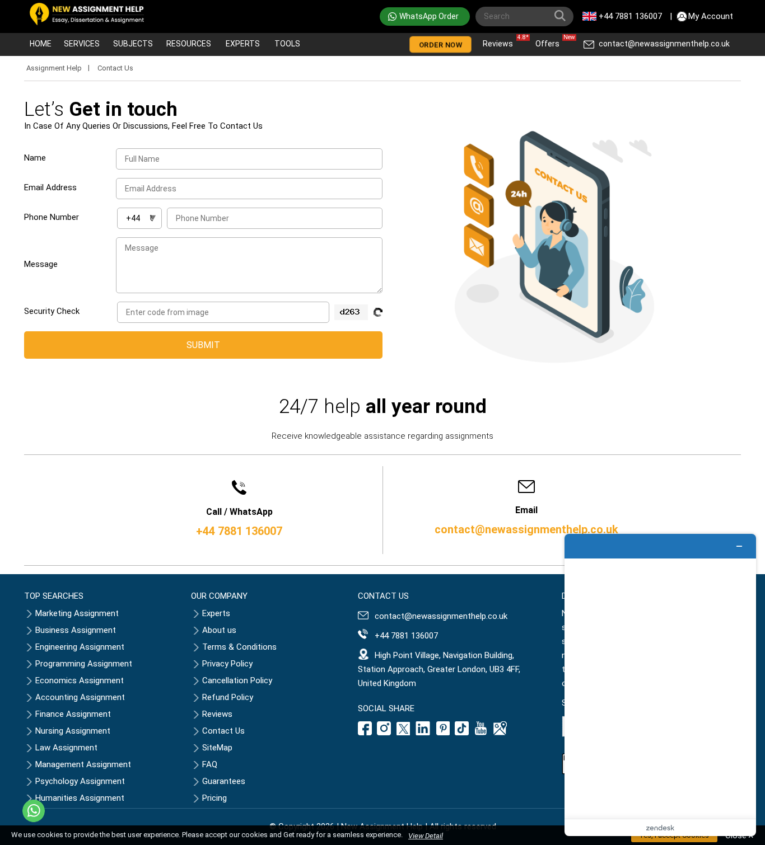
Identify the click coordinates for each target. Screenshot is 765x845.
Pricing (214, 798)
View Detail (425, 836)
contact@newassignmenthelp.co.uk (664, 43)
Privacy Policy (227, 664)
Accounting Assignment (80, 697)
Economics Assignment (79, 680)
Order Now (440, 45)
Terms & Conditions (239, 647)
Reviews (501, 41)
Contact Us (223, 731)
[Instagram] (384, 732)
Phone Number (51, 217)
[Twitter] (403, 732)
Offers (550, 41)
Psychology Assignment (80, 781)
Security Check (52, 311)
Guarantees (223, 781)
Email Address (50, 187)
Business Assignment (75, 630)
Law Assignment (66, 748)
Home (41, 43)
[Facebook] (366, 732)
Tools (287, 43)
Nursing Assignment (72, 731)
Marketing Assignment (77, 613)
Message (41, 264)
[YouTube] (481, 732)
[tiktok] (462, 732)
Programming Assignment (83, 664)
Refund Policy (227, 697)
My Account (710, 16)
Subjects (133, 43)
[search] (562, 18)
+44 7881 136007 (630, 16)
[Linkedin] (423, 732)
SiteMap (217, 748)
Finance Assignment (73, 714)
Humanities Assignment (79, 798)
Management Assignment (83, 764)
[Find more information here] (660, 685)
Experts (243, 43)
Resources (188, 43)
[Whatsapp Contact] (33, 811)
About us (219, 630)
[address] (500, 732)
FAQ (209, 764)
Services (82, 43)
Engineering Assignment (79, 647)
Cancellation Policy (237, 680)
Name (35, 158)
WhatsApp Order (429, 16)
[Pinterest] (443, 732)
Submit (203, 345)
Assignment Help (54, 68)
